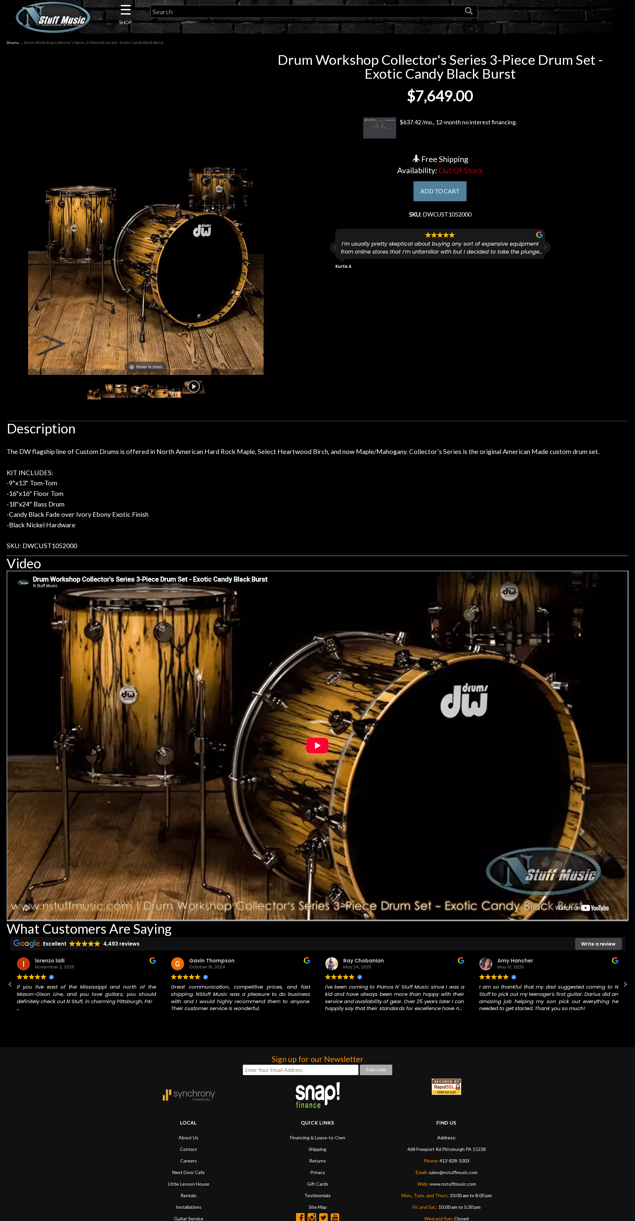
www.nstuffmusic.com (453, 1184)
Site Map (318, 1207)
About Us (188, 1137)
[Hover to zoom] (146, 213)
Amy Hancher (492, 960)
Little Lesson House (188, 1184)
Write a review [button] (598, 944)
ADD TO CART (440, 191)
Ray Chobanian (340, 960)
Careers (188, 1160)
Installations (188, 1207)
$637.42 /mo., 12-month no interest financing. (458, 122)
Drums (13, 42)
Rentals (188, 1195)
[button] (545, 247)
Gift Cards (317, 1184)
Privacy (317, 1172)
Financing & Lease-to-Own (317, 1137)
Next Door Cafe (188, 1172)
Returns (317, 1160)
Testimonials (317, 1195)
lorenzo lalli (27, 960)
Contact (188, 1149)
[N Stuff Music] (53, 17)
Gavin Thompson (189, 960)
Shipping (317, 1149)
